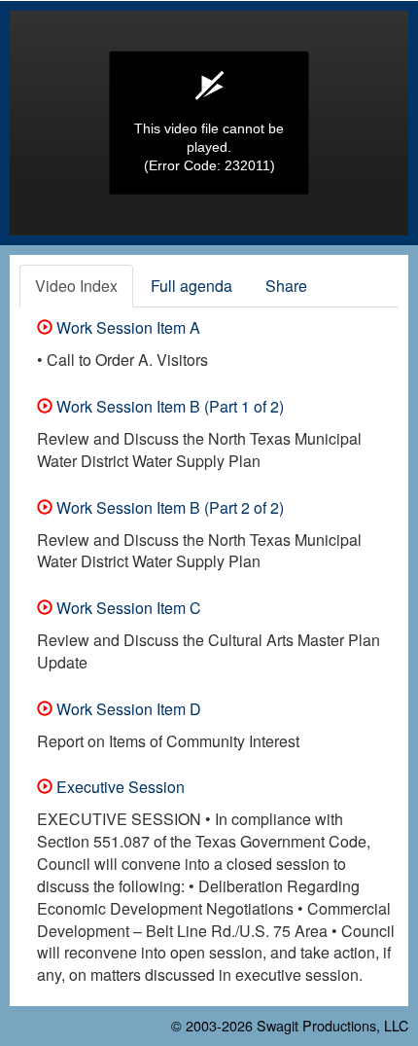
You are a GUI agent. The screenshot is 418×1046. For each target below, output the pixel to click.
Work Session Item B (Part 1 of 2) (168, 406)
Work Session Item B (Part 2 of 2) (168, 507)
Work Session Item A (126, 327)
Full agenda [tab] (191, 285)
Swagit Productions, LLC (332, 1025)
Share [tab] (286, 285)
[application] (209, 123)
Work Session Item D (126, 709)
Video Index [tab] (76, 285)
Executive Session (118, 786)
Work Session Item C (126, 607)
